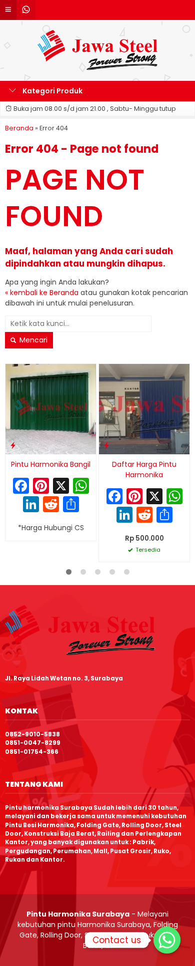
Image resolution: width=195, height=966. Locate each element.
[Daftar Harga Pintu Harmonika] (144, 408)
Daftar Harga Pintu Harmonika (144, 469)
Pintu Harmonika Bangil (50, 464)
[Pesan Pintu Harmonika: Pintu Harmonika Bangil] (13, 445)
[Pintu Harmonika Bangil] (51, 408)
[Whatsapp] (167, 940)
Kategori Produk (51, 91)
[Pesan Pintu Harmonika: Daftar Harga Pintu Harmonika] (107, 445)
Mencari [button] (33, 340)
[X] (61, 487)
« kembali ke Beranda (41, 293)
